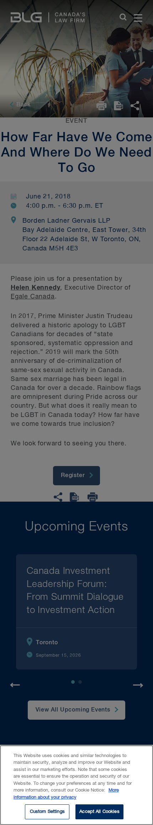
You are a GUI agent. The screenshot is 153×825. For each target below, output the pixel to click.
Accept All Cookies (99, 811)
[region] (76, 785)
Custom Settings (47, 811)
